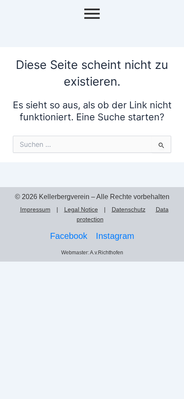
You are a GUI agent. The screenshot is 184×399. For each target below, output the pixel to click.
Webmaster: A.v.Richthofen (92, 253)
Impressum (35, 209)
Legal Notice (81, 209)
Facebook (68, 236)
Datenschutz (128, 209)
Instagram (115, 236)
